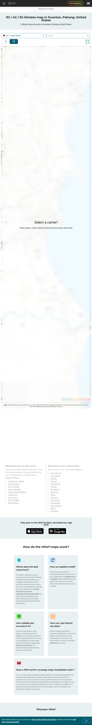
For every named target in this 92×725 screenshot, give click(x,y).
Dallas (52, 495)
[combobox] (24, 35)
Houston (53, 481)
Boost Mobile (13, 503)
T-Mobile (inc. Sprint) (16, 481)
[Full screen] (87, 41)
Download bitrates (14, 41)
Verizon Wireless (14, 489)
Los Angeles (55, 476)
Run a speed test (75, 3)
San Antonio (55, 489)
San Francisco (56, 506)
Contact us (54, 643)
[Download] (34, 531)
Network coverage (6, 41)
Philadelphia (55, 484)
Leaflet (5, 405)
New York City (55, 473)
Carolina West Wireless (17, 492)
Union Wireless (14, 484)
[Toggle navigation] (3, 3)
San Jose (54, 498)
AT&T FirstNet (13, 500)
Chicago (53, 479)
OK (86, 721)
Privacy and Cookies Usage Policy (44, 719)
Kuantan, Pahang (12, 478)
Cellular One (13, 495)
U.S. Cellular (13, 498)
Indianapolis (55, 500)
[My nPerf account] (88, 3)
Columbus (54, 511)
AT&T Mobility (13, 487)
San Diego (54, 492)
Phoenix (53, 487)
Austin (52, 508)
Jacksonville (55, 503)
